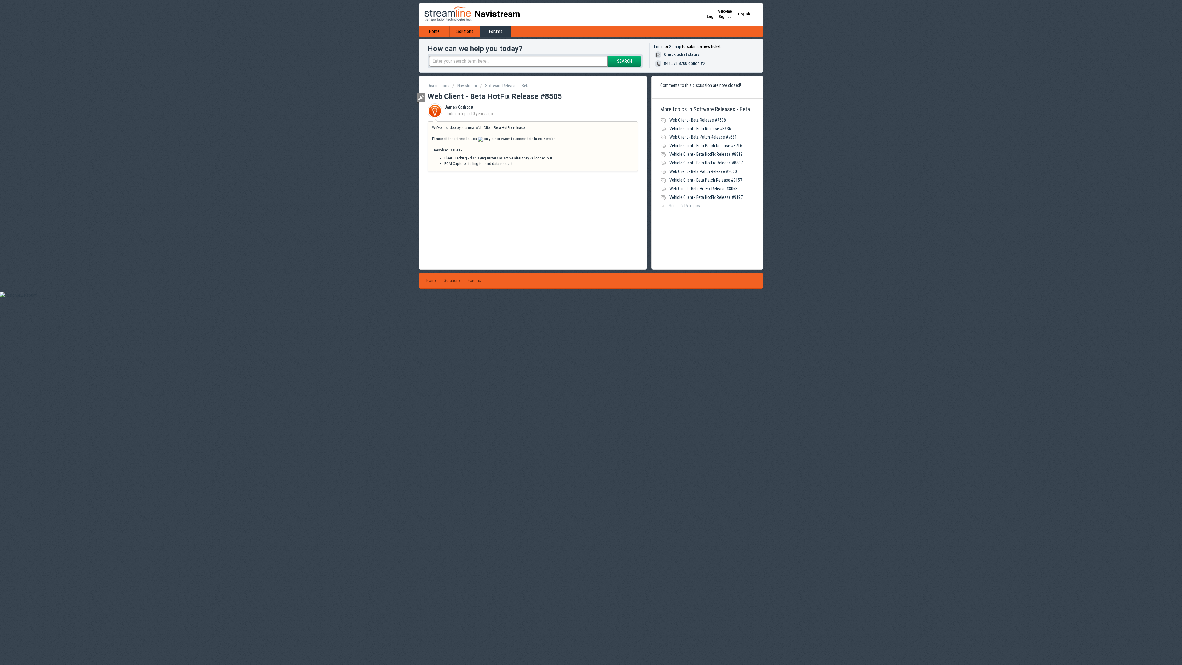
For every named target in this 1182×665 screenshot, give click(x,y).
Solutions (464, 31)
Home (434, 31)
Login (659, 46)
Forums (495, 31)
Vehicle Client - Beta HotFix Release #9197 (706, 197)
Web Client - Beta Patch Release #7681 (703, 137)
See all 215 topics (684, 205)
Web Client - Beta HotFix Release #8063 (703, 188)
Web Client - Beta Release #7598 (697, 120)
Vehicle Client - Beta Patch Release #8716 (705, 145)
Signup (675, 46)
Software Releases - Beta (507, 85)
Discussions (438, 85)
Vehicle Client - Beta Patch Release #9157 (705, 180)
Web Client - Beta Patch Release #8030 (703, 171)
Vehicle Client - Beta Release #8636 (700, 128)
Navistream (467, 85)
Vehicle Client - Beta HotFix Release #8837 (706, 162)
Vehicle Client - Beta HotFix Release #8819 (706, 154)
